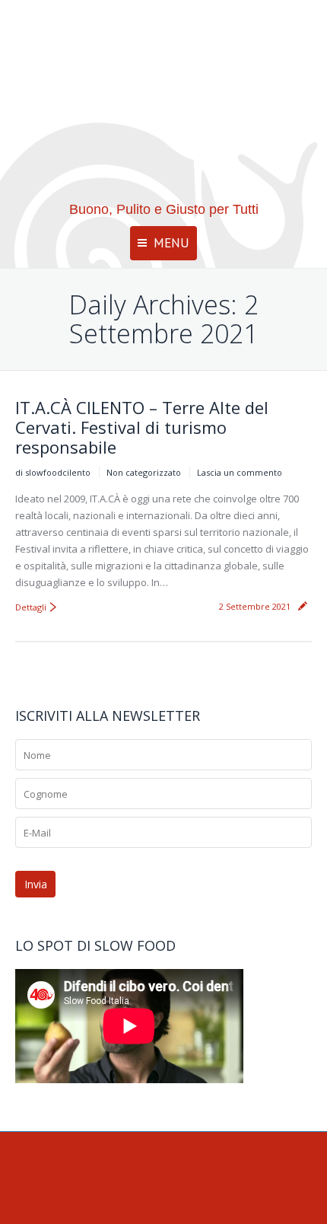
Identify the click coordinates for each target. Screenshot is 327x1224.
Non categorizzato (143, 472)
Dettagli (30, 607)
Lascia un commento (239, 472)
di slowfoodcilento (52, 472)
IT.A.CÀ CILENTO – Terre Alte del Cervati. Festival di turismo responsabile (141, 427)
